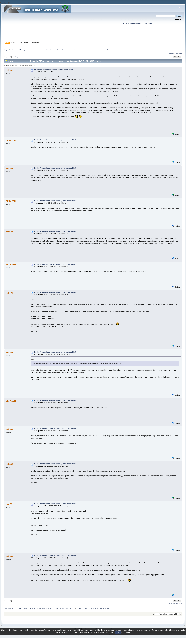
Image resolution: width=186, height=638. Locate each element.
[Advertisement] (93, 35)
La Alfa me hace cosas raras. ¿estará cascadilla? (53, 70)
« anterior (172, 54)
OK (118, 632)
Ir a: (153, 614)
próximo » (179, 54)
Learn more (125, 633)
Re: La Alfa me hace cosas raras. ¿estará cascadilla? (55, 140)
